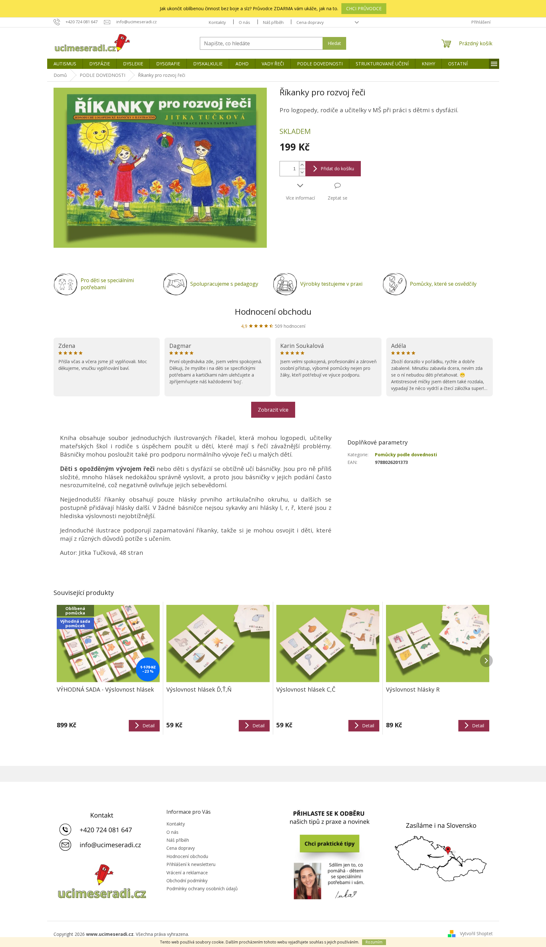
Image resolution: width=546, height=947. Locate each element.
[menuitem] (65, 64)
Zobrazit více (273, 409)
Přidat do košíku (337, 168)
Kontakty (217, 22)
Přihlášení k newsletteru (190, 864)
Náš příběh (273, 22)
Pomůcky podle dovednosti (406, 454)
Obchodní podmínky (186, 880)
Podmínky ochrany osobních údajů (202, 888)
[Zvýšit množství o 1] (302, 165)
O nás (244, 22)
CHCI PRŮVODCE (364, 8)
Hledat (334, 43)
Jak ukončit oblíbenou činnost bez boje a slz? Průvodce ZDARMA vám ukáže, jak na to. (249, 8)
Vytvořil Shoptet (476, 933)
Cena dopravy (310, 22)
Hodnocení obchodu (273, 311)
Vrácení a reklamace (187, 873)
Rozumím (374, 942)
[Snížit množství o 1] (302, 172)
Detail (148, 726)
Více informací (300, 198)
